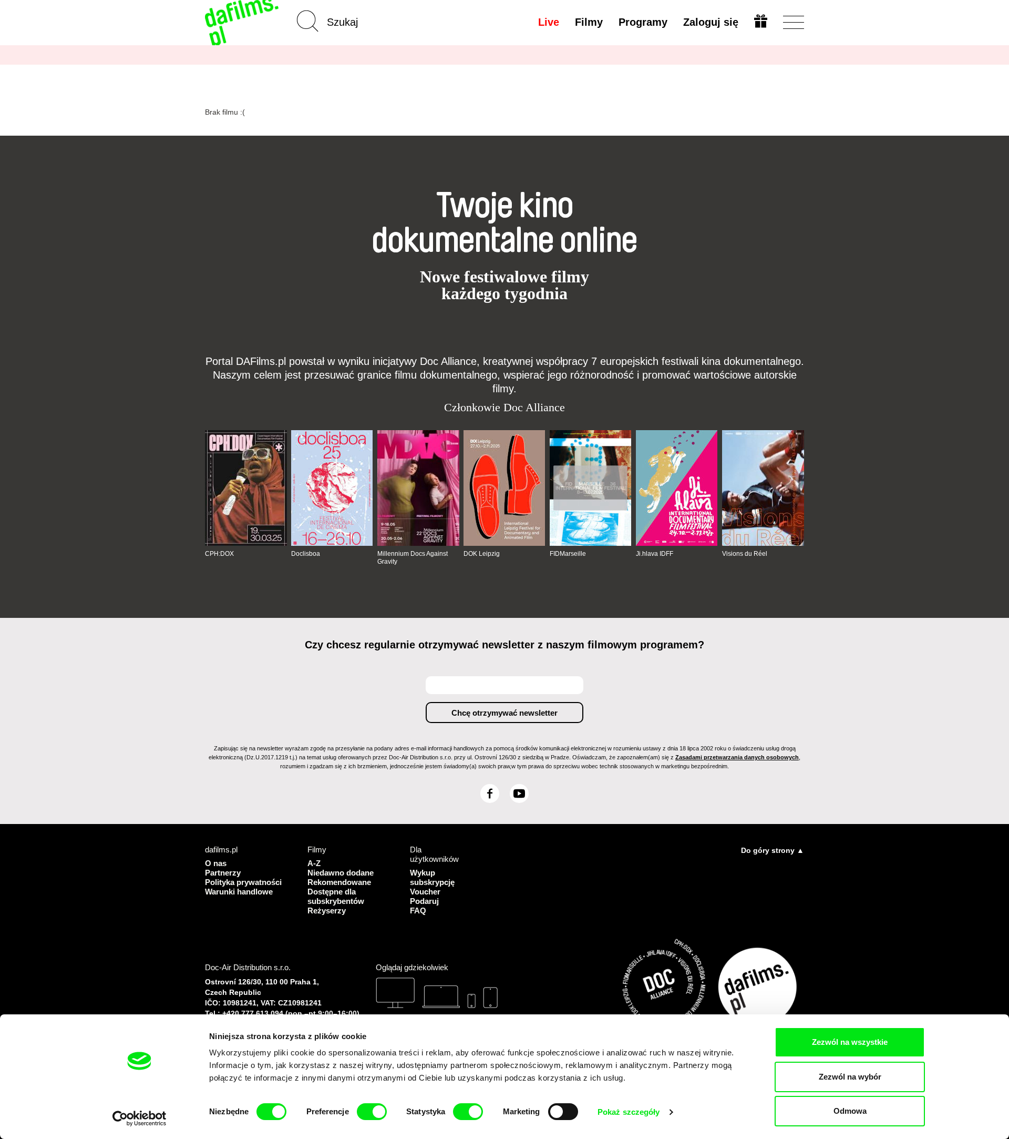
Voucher (425, 891)
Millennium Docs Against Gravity (412, 557)
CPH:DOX (219, 553)
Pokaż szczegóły (629, 1111)
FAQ (418, 910)
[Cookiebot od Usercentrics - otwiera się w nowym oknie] (140, 1118)
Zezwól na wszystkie (850, 1042)
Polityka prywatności (243, 882)
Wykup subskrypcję (432, 877)
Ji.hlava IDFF (654, 553)
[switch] (372, 1111)
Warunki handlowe (239, 891)
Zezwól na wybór (850, 1076)
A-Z (314, 863)
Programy (643, 22)
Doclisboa (305, 553)
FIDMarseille (568, 553)
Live (548, 22)
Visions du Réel (744, 553)
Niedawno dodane (340, 872)
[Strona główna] (243, 22)
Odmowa (850, 1110)
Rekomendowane (339, 882)
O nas (215, 863)
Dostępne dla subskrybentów (335, 896)
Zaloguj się (710, 22)
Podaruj (424, 901)
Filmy (589, 22)
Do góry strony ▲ (772, 850)
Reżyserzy (326, 910)
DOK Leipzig (482, 553)
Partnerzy (223, 872)
